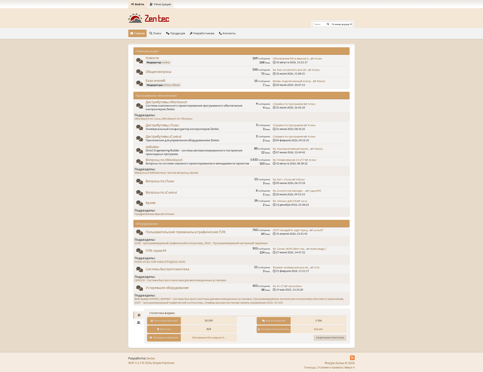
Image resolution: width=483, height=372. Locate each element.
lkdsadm (318, 329)
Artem (318, 58)
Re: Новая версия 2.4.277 (289, 159)
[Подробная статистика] (330, 337)
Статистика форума (162, 313)
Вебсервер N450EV (147, 298)
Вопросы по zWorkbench (164, 160)
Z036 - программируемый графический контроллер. (169, 243)
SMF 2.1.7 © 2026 (140, 362)
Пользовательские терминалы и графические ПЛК (186, 232)
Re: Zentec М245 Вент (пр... (289, 248)
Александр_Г (318, 248)
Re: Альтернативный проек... (291, 148)
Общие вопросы (158, 72)
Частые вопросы (178, 172)
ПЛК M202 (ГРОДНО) (164, 261)
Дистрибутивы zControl (163, 136)
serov (304, 200)
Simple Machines (164, 362)
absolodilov (295, 286)
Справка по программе (288, 103)
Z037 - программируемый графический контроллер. (169, 302)
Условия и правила (330, 367)
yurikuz (166, 62)
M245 (181, 261)
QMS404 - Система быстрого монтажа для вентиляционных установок (206, 298)
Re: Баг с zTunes (282, 179)
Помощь (310, 367)
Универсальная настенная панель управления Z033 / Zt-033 (244, 302)
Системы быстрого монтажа (167, 269)
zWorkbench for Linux (148, 118)
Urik (316, 267)
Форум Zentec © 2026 (340, 363)
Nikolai (176, 84)
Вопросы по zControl (161, 192)
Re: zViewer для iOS (285, 200)
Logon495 (315, 190)
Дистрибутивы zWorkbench (166, 102)
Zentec (150, 358)
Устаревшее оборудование (167, 288)
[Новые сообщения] (139, 61)
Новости (152, 58)
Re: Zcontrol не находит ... (289, 190)
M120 (146, 261)
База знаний (155, 80)
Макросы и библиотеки (150, 172)
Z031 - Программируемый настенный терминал (236, 243)
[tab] (138, 315)
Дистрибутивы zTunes (162, 125)
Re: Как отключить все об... (290, 69)
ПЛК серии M (156, 251)
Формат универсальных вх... (291, 267)
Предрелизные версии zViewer (155, 213)
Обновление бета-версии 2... (291, 58)
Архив (194, 172)
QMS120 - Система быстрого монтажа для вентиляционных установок (180, 280)
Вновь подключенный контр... (292, 81)
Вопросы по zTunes (160, 181)
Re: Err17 (278, 286)
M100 (138, 261)
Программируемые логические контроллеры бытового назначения (298, 298)
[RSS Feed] (352, 357)
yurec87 (318, 230)
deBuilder (152, 147)
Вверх (349, 367)
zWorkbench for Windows (177, 118)
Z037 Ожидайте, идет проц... (291, 230)
